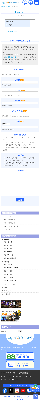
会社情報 (18, 376)
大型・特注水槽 (6, 294)
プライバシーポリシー (10, 379)
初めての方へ (7, 376)
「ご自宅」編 (6, 229)
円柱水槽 (4, 287)
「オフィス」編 (6, 216)
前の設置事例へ (13, 31)
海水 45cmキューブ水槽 (11, 267)
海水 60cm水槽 (8, 271)
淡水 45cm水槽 (8, 245)
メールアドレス (17, 111)
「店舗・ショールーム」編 (10, 226)
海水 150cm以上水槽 (10, 280)
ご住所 (19, 121)
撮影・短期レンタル (8, 291)
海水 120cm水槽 (8, 277)
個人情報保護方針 (11, 57)
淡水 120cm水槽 (8, 255)
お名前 (17, 80)
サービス (6, 373)
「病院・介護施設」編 (8, 219)
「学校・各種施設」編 (8, 223)
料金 (14, 373)
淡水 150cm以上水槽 (10, 258)
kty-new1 (20, 12)
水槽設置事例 (23, 373)
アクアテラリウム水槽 (8, 284)
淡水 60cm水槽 (8, 248)
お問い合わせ (29, 376)
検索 (20, 331)
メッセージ (20, 170)
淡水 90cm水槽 (8, 251)
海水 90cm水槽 (8, 274)
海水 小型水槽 (8, 264)
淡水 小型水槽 (8, 242)
